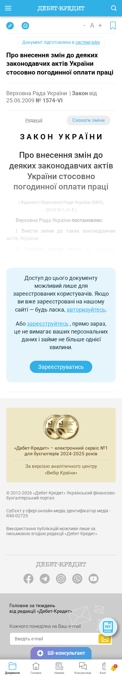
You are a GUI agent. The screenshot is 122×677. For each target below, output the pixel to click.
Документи (12, 672)
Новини (59, 672)
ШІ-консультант (66, 653)
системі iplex (87, 42)
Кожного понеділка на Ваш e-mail (45, 626)
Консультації (82, 672)
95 (89, 249)
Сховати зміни (88, 120)
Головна (36, 672)
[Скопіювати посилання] (10, 25)
